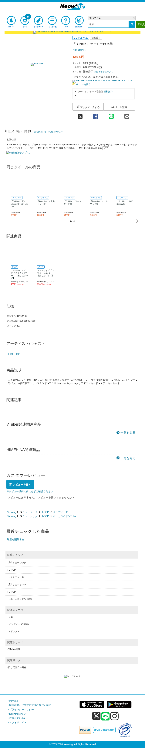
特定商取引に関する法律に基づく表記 (30, 705)
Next (137, 221)
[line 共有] (111, 115)
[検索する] (132, 24)
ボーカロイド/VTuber (64, 516)
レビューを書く (83, 84)
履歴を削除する (15, 539)
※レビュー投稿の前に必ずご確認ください (29, 491)
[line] (105, 716)
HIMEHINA (78, 49)
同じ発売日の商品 (17, 667)
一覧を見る (128, 432)
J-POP (45, 512)
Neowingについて (18, 713)
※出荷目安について (103, 72)
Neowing (11, 512)
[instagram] (114, 716)
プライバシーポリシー (21, 709)
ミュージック (30, 512)
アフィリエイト (17, 722)
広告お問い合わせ (19, 718)
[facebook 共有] (95, 115)
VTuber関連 (14, 649)
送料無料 (108, 91)
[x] (96, 716)
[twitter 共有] (80, 115)
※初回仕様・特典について (48, 132)
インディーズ (60, 512)
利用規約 (14, 700)
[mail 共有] (127, 115)
